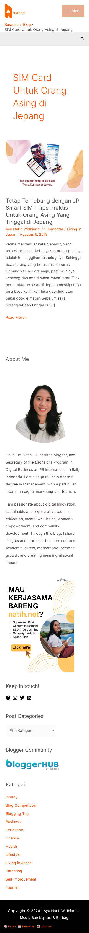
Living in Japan (19, 862)
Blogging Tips (17, 813)
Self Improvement (21, 879)
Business (13, 821)
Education (14, 830)
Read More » (17, 317)
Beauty (12, 797)
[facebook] (9, 698)
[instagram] (16, 698)
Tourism (12, 887)
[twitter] (23, 698)
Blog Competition (21, 805)
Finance (12, 838)
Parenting (14, 871)
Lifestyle (13, 854)
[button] (82, 39)
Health (11, 846)
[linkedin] (30, 698)
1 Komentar (53, 229)
